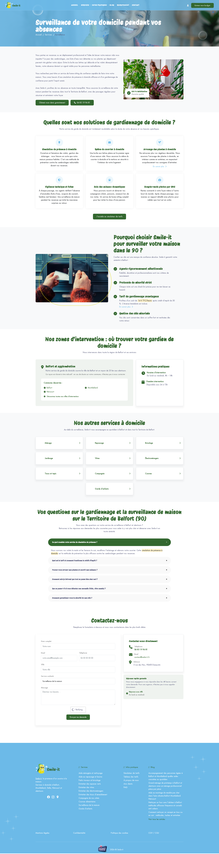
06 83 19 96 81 (83, 102)
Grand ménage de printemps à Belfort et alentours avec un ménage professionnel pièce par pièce (165, 786)
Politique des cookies (119, 833)
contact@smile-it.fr (142, 657)
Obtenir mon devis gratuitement (52, 102)
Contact (135, 5)
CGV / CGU (154, 833)
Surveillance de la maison (89, 805)
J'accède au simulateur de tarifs (109, 216)
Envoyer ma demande (78, 717)
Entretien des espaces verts (90, 784)
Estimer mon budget (202, 5)
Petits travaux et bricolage (89, 780)
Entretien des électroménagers (91, 791)
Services (85, 5)
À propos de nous (131, 780)
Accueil (74, 5)
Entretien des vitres (86, 787)
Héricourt (50, 392)
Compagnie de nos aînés (89, 798)
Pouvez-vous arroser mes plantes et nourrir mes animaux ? (75, 570)
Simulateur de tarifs (131, 773)
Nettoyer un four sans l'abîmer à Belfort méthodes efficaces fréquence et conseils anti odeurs (165, 805)
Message (44, 688)
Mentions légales (42, 833)
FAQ (125, 787)
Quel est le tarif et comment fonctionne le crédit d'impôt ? (74, 560)
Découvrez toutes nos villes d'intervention (62, 396)
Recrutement (123, 5)
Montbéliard (93, 388)
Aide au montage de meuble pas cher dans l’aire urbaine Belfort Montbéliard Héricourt (165, 796)
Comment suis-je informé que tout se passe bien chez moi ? (75, 579)
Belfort (49, 388)
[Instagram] (53, 796)
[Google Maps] (57, 796)
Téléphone (83, 653)
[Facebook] (48, 796)
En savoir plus (159, 166)
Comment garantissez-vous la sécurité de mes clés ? (72, 598)
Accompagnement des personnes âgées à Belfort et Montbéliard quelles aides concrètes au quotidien (166, 776)
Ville (42, 665)
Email (43, 653)
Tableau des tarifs (131, 777)
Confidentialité (79, 833)
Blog (112, 5)
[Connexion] (188, 5)
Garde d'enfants (85, 808)
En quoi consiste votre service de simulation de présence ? (74, 542)
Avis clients (128, 784)
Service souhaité (47, 676)
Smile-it (39, 778)
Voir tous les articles (157, 819)
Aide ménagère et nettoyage (90, 773)
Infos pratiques (99, 5)
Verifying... (79, 709)
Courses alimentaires (87, 801)
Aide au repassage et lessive (90, 777)
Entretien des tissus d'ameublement (93, 794)
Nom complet (46, 641)
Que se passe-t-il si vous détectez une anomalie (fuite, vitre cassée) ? (79, 588)
